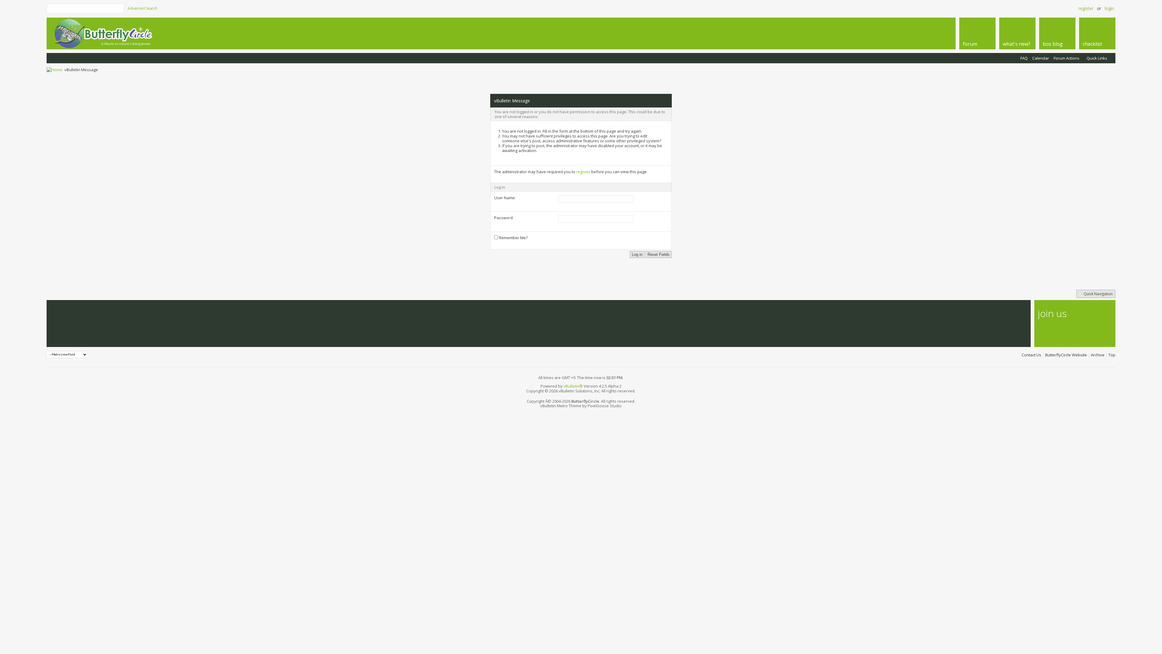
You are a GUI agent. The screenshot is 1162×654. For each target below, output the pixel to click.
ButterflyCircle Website (1066, 355)
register (583, 171)
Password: (504, 217)
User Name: (505, 197)
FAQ (1024, 58)
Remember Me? (513, 237)
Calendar (1040, 58)
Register (1085, 8)
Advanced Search (142, 8)
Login (1109, 8)
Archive (1098, 355)
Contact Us (1031, 355)
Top (1111, 355)
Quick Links (1097, 58)
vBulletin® (573, 386)
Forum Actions (1066, 58)
